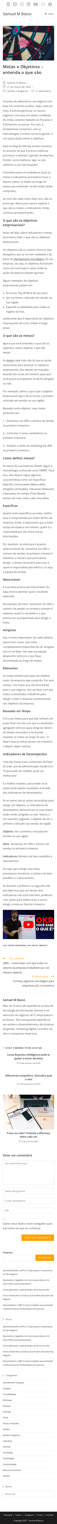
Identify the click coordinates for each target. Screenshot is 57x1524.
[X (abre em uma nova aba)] (8, 4)
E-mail (39, 1515)
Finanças (7, 1411)
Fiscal (5, 1417)
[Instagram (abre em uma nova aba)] (22, 4)
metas (10, 360)
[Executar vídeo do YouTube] (28, 924)
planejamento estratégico (29, 259)
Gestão (6, 1429)
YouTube (49, 1515)
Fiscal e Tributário (11, 1423)
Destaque (7, 1400)
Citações (7, 1388)
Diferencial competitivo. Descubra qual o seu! (28, 1077)
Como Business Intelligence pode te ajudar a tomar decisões (28, 1056)
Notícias (6, 1446)
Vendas (6, 1475)
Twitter (18, 1515)
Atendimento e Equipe (13, 1382)
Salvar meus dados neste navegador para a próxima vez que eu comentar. (27, 1226)
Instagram (29, 1515)
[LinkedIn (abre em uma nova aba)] (28, 4)
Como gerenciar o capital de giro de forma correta (26, 1289)
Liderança (7, 1440)
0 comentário (43, 91)
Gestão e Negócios (17, 91)
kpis (29, 945)
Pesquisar (8, 1252)
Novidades (8, 1452)
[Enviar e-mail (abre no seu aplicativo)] (43, 4)
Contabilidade (9, 1394)
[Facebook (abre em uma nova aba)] (15, 4)
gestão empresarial (17, 945)
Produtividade (9, 1464)
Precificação (8, 1458)
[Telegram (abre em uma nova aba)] (49, 4)
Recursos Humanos (12, 1470)
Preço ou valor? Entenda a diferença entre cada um (28, 1134)
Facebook (8, 1515)
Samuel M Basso (17, 13)
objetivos (43, 945)
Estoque (7, 1406)
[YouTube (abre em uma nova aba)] (35, 4)
